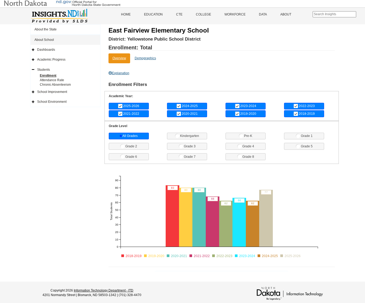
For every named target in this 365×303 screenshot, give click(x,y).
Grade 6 (131, 157)
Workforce (235, 14)
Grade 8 (248, 157)
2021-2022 (131, 114)
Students (43, 70)
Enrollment (48, 75)
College (203, 14)
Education (153, 14)
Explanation (120, 73)
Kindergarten (189, 136)
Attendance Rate (52, 80)
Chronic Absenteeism (55, 84)
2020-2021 (190, 114)
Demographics (145, 58)
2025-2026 (131, 106)
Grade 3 (190, 146)
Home (126, 14)
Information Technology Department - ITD (103, 290)
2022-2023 (307, 106)
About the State (45, 29)
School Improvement (52, 92)
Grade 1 (307, 136)
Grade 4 (248, 146)
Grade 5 (307, 146)
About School (44, 40)
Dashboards (46, 50)
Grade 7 (190, 157)
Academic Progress (51, 59)
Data (263, 14)
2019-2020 (248, 114)
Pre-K (248, 136)
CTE (179, 14)
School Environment (52, 102)
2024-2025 (190, 106)
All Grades (130, 136)
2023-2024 (248, 106)
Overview (119, 58)
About (285, 14)
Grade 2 (131, 146)
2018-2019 (307, 114)
